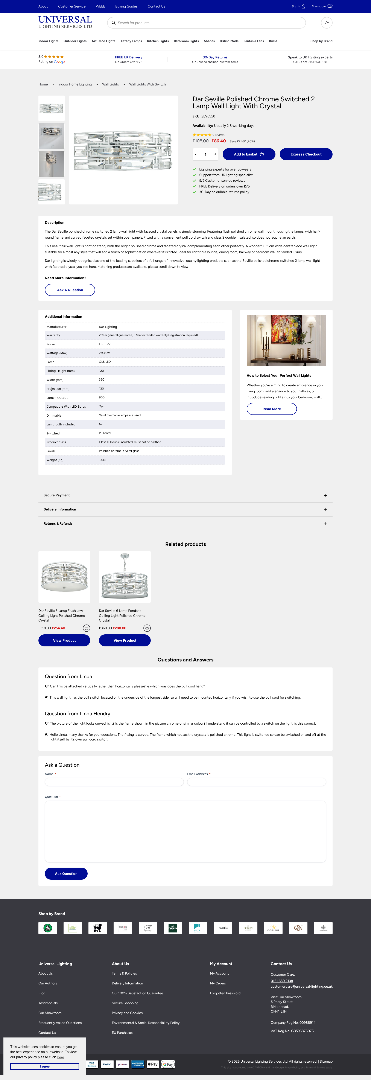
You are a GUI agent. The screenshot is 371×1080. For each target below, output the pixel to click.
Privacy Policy (292, 1067)
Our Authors (47, 983)
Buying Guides (126, 6)
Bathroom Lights (186, 41)
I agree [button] (45, 1066)
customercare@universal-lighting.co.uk (302, 986)
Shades (209, 41)
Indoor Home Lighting (75, 84)
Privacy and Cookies (127, 1013)
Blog (41, 993)
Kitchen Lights (158, 41)
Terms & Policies (124, 974)
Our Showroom (50, 1013)
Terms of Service (315, 1067)
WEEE (100, 6)
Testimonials (48, 1003)
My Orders (218, 983)
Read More (272, 409)
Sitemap (326, 1062)
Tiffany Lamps (131, 41)
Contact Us (156, 6)
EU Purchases (122, 1033)
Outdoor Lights (75, 41)
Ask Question (66, 873)
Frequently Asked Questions (60, 1023)
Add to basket (245, 154)
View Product (64, 640)
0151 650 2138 (317, 62)
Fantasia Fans (254, 41)
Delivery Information (127, 983)
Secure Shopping (125, 1003)
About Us (45, 974)
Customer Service (72, 6)
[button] (263, 135)
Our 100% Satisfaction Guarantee (137, 993)
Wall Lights (110, 84)
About (43, 6)
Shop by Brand (321, 41)
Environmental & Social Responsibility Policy (145, 1023)
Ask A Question (70, 290)
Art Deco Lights (103, 41)
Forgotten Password (225, 993)
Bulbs (273, 41)
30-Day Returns (215, 57)
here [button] (60, 1057)
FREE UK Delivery (128, 57)
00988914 (308, 1023)
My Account (219, 974)
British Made (229, 41)
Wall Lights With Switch (147, 84)
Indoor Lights (48, 41)
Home (43, 84)
